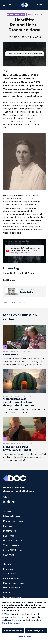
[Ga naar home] (24, 5)
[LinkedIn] (13, 501)
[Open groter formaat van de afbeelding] (24, 161)
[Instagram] (4, 501)
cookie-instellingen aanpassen (24, 251)
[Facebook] (8, 501)
